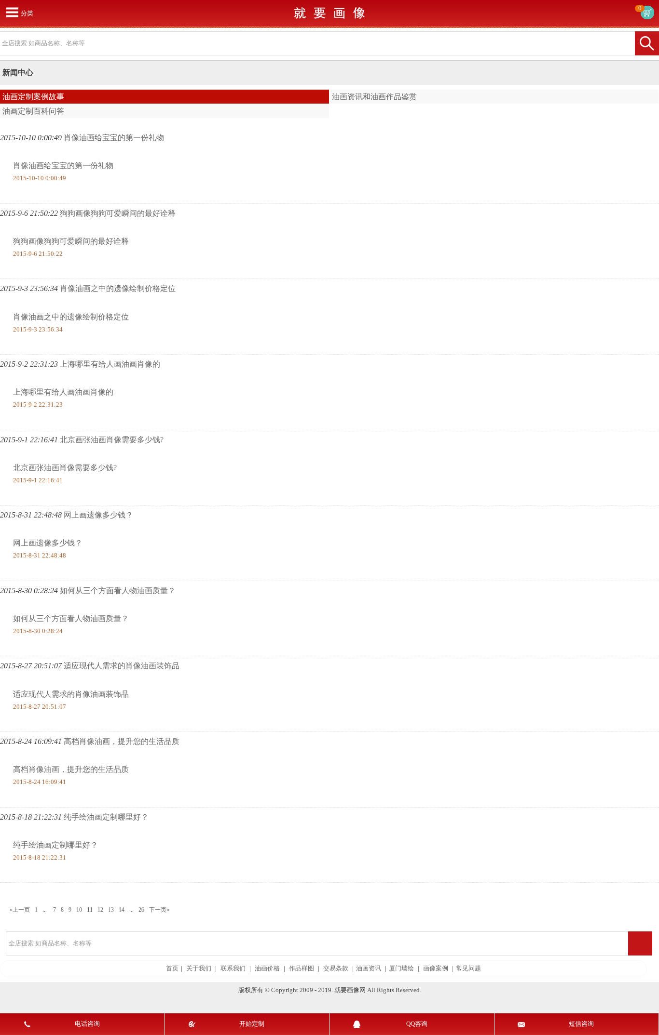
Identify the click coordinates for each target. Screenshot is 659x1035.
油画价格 (267, 968)
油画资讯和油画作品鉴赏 (374, 97)
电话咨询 (87, 1024)
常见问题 (468, 968)
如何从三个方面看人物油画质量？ (118, 590)
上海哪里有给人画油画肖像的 (110, 364)
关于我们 (198, 968)
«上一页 (20, 909)
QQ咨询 (416, 1024)
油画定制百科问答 (33, 111)
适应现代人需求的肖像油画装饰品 (121, 666)
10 (79, 909)
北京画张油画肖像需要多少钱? (112, 440)
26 (141, 909)
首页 (172, 968)
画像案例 (435, 968)
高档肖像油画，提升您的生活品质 (121, 741)
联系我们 (233, 968)
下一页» (159, 909)
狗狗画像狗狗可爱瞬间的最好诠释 (118, 213)
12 (100, 909)
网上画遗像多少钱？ (98, 515)
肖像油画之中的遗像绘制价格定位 (118, 288)
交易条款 (335, 968)
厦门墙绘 (401, 968)
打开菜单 (12, 12)
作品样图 (301, 968)
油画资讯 (368, 968)
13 (111, 909)
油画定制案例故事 (33, 97)
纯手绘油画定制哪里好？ (106, 817)
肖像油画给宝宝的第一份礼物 (114, 137)
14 (121, 909)
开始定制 (251, 1024)
